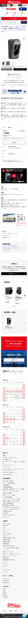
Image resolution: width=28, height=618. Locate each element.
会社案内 (4, 610)
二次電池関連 (6, 485)
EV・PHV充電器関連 (7, 497)
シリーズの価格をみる (21, 131)
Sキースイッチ (6, 467)
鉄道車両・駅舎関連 (7, 493)
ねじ (4, 567)
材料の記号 (17, 248)
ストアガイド (6, 578)
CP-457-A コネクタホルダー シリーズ (10, 29)
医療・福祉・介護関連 (8, 481)
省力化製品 (5, 513)
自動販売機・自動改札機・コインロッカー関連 (13, 489)
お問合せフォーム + (14, 273)
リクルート (23, 610)
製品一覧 (6, 26)
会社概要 (10, 610)
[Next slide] (25, 296)
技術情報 (5, 521)
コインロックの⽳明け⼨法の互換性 (11, 547)
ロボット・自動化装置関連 (9, 483)
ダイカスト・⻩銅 (7, 533)
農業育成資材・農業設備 (8, 505)
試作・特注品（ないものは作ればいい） (12, 507)
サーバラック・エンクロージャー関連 (11, 499)
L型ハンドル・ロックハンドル (9, 555)
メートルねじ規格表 (6, 246)
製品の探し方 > (6, 237)
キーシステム (6, 549)
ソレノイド (5, 571)
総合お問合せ (6, 582)
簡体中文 (5, 593)
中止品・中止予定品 (7, 474)
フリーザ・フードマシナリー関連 (10, 491)
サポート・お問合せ (8, 575)
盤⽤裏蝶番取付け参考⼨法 (9, 559)
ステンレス (5, 531)
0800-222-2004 (15, 344)
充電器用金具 (17, 28)
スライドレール (6, 569)
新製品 (4, 455)
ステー (4, 561)
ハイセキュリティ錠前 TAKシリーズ (11, 509)
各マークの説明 (6, 250)
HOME (2, 26)
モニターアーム (6, 517)
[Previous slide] (3, 296)
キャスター (5, 565)
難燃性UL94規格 (6, 541)
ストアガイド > (6, 235)
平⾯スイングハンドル (8, 551)
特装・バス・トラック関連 (9, 495)
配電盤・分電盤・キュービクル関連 (11, 501)
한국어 (4, 591)
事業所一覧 (16, 610)
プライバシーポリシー (11, 614)
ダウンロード (14, 81)
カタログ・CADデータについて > (10, 233)
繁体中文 (5, 595)
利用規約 (3, 614)
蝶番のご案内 (6, 557)
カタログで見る (20, 69)
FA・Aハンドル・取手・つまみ (10, 457)
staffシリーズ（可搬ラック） (9, 515)
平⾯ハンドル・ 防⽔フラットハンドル (11, 553)
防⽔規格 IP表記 (6, 539)
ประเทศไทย (5, 597)
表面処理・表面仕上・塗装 (8, 248)
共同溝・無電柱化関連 (8, 503)
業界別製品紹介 (7, 478)
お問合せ (14, 142)
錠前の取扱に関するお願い (9, 545)
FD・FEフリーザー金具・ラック (10, 472)
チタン (4, 527)
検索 (24, 22)
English (4, 589)
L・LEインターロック (7, 465)
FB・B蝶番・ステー (7, 459)
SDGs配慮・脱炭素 (7, 511)
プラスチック (6, 535)
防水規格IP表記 (14, 246)
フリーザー (5, 563)
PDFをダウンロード (6, 69)
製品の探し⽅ (6, 580)
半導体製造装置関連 (7, 487)
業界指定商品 (6, 543)
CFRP (4, 529)
